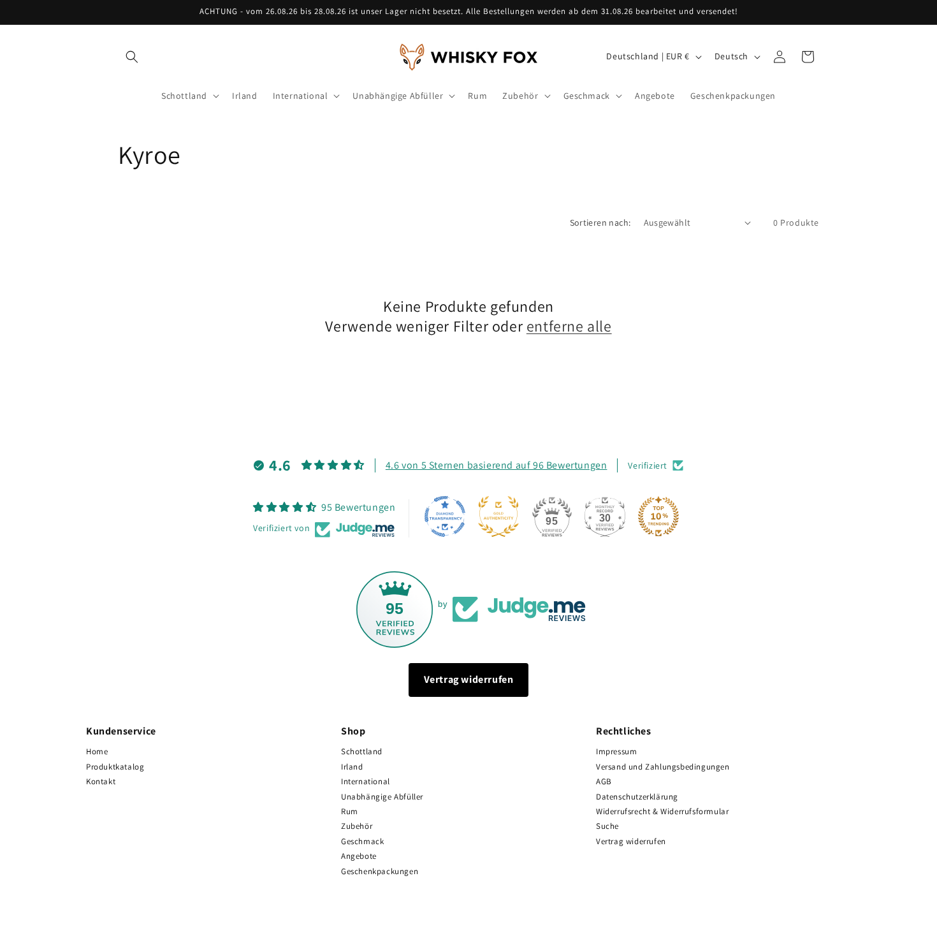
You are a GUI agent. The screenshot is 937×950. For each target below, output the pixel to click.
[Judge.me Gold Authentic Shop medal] (498, 516)
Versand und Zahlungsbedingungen (663, 766)
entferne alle (569, 326)
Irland (352, 766)
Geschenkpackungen (379, 871)
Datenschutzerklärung (637, 796)
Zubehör (356, 826)
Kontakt (100, 781)
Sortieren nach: (600, 222)
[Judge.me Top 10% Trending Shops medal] (658, 516)
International (365, 781)
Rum (349, 811)
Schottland (361, 751)
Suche (607, 826)
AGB (604, 781)
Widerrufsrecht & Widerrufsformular (662, 811)
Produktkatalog (115, 766)
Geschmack (362, 841)
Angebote (359, 856)
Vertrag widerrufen (469, 679)
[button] (132, 57)
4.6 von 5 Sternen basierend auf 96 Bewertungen (496, 464)
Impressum (616, 751)
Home (97, 751)
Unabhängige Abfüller (382, 796)
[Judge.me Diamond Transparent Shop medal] (445, 516)
